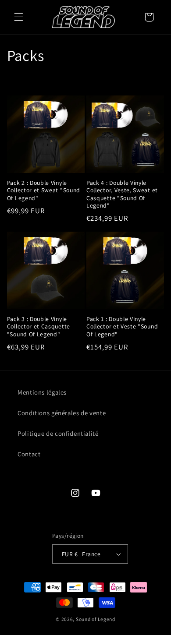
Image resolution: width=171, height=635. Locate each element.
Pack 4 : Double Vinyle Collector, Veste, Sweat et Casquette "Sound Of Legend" (122, 194)
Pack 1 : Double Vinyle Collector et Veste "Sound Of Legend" (122, 326)
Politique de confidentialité (58, 433)
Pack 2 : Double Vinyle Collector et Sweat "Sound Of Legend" (43, 190)
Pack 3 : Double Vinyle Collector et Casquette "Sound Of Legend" (38, 326)
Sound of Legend (95, 619)
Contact (29, 454)
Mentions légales (42, 392)
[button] (18, 17)
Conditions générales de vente (62, 413)
